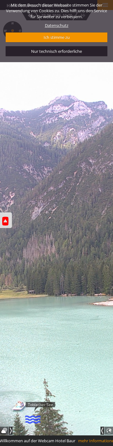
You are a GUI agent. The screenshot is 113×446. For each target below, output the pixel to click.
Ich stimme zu (57, 37)
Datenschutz (56, 25)
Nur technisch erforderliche (56, 51)
